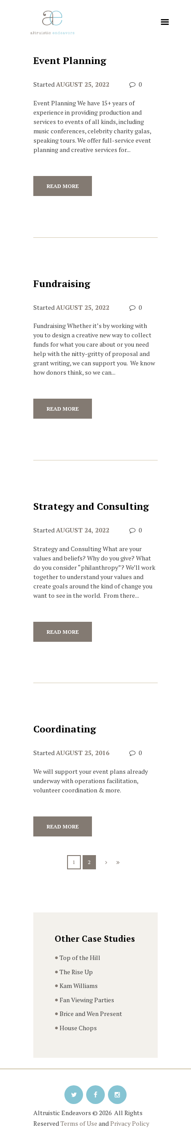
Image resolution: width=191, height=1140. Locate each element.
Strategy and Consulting (91, 506)
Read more (63, 186)
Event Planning (69, 60)
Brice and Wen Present (91, 1013)
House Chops (78, 1028)
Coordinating (64, 729)
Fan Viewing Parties (87, 1000)
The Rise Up (76, 972)
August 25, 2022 (82, 84)
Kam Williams (79, 985)
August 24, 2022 (82, 530)
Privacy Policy (129, 1123)
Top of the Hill (80, 957)
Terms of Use (78, 1123)
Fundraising (61, 283)
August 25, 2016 (82, 752)
